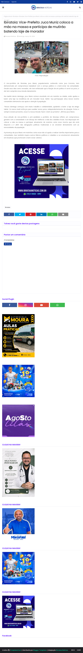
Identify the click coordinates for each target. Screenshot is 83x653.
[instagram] (70, 2)
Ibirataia (15, 16)
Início (73, 650)
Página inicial (8, 16)
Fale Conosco (5, 2)
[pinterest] (81, 2)
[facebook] (67, 2)
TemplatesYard (15, 650)
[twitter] (78, 2)
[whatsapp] (57, 305)
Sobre (79, 650)
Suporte (14, 2)
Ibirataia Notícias (10, 36)
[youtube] (74, 2)
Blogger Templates (40, 650)
